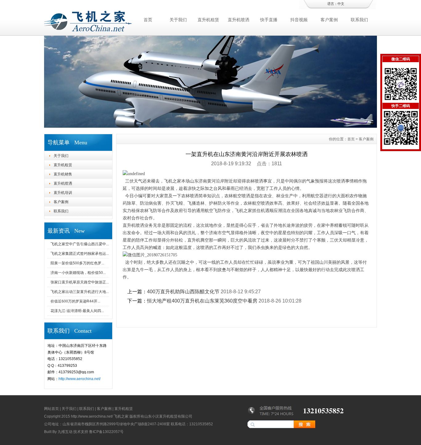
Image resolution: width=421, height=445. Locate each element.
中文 (340, 4)
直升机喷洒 (238, 19)
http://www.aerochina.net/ (79, 379)
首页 (148, 19)
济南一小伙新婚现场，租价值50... (78, 273)
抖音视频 (299, 19)
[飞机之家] (210, 126)
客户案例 (329, 19)
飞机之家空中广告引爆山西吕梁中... (80, 244)
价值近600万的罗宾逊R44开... (75, 301)
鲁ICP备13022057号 (106, 432)
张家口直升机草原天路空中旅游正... (80, 282)
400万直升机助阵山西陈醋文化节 (183, 291)
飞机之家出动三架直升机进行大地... (80, 292)
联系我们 (359, 19)
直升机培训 (63, 192)
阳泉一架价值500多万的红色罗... (77, 263)
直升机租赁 (208, 19)
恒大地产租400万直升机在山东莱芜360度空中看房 (202, 300)
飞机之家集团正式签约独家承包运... (80, 253)
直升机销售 (63, 174)
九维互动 (65, 432)
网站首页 (51, 409)
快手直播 (268, 19)
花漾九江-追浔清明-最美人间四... (77, 311)
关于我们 (178, 19)
